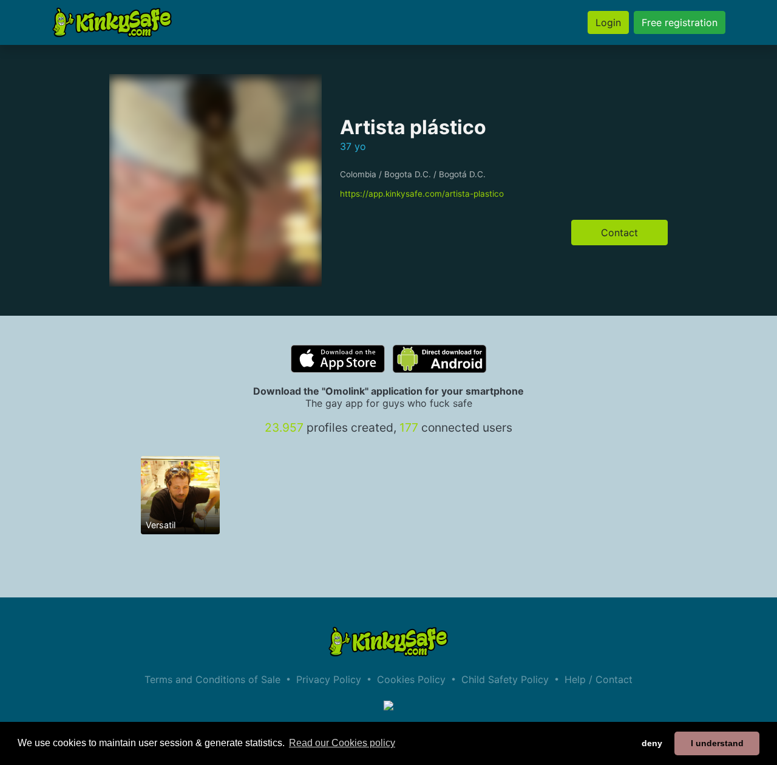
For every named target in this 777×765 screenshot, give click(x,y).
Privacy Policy (328, 679)
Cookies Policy (411, 679)
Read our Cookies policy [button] (342, 743)
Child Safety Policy (505, 679)
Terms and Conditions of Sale (212, 679)
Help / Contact (599, 679)
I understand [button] (717, 743)
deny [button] (652, 743)
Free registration (680, 22)
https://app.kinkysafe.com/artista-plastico (422, 194)
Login (608, 22)
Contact (619, 232)
